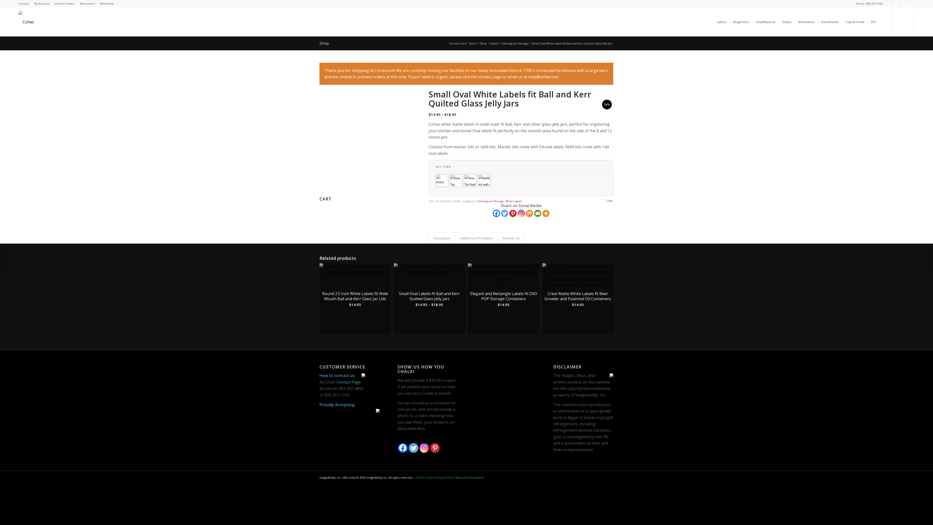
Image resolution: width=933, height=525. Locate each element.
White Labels (513, 201)
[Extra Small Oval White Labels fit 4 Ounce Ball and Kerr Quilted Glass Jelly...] (4, 262)
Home (473, 43)
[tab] (442, 238)
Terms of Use (424, 477)
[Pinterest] (903, 3)
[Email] (537, 213)
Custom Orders (64, 3)
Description (442, 238)
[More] (546, 213)
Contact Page (349, 382)
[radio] (442, 181)
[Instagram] (910, 3)
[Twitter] (895, 3)
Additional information (476, 238)
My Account (41, 3)
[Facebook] (888, 3)
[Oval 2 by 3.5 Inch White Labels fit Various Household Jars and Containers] (929, 262)
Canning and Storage (515, 43)
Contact (24, 3)
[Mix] (529, 213)
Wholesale (107, 3)
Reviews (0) (511, 238)
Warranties (87, 3)
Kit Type (443, 167)
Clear (609, 200)
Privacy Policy (444, 477)
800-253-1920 (874, 3)
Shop (324, 43)
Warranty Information (470, 477)
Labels (494, 43)
